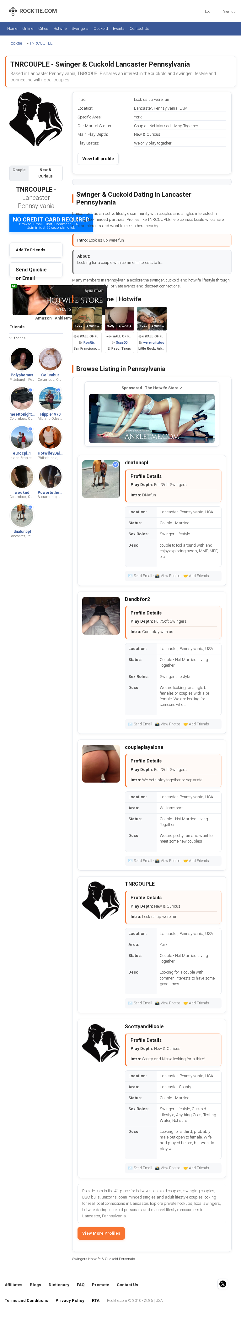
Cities (43, 28)
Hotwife (60, 28)
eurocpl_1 (22, 453)
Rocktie (15, 43)
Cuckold (101, 28)
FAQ (80, 1284)
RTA (95, 1300)
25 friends (17, 338)
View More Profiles (101, 1233)
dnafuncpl (22, 531)
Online (27, 28)
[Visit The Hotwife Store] (152, 418)
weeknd (22, 492)
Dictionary (59, 1284)
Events (119, 28)
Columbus (50, 375)
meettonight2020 (24, 414)
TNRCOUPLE (40, 43)
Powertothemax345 (55, 492)
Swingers (80, 28)
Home (12, 28)
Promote (100, 1284)
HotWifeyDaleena (53, 453)
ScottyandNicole (144, 1026)
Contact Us (139, 28)
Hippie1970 (50, 414)
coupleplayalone (144, 747)
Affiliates (13, 1284)
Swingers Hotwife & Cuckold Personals (103, 1259)
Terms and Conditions (26, 1300)
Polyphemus (22, 375)
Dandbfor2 (137, 599)
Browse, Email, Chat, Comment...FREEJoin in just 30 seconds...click (51, 223)
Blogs (35, 1284)
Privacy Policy (70, 1300)
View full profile (98, 158)
